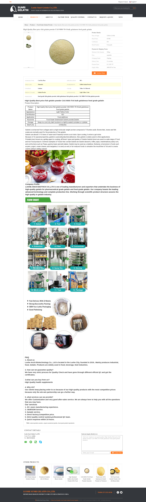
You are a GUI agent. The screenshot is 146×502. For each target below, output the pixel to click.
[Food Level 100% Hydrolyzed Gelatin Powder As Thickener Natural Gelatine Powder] (101, 471)
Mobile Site (39, 500)
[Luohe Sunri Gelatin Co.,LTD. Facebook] (118, 492)
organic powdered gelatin (50, 423)
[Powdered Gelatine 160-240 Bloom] (44, 471)
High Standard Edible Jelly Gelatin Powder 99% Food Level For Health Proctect (73, 481)
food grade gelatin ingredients (66, 423)
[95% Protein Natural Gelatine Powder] (30, 471)
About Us (49, 17)
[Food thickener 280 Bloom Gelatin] (59, 471)
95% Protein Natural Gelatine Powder (30, 478)
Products (34, 17)
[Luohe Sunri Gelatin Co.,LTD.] (20, 9)
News (121, 17)
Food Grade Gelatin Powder (45, 25)
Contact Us (92, 17)
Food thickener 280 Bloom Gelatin (58, 478)
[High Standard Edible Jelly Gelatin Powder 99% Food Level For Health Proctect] (73, 471)
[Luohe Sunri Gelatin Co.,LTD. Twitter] (121, 492)
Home (20, 17)
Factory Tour (63, 17)
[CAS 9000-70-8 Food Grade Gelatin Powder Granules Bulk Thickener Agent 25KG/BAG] (87, 471)
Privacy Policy (45, 500)
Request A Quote (123, 2)
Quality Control (78, 17)
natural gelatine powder (36, 423)
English (133, 2)
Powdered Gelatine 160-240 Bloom (44, 478)
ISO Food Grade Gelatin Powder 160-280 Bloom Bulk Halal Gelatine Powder (115, 481)
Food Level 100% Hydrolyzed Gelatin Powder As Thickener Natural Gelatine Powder (101, 481)
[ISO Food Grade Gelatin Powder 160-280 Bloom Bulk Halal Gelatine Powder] (115, 471)
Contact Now (101, 73)
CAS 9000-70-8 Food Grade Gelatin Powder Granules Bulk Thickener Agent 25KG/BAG (87, 481)
